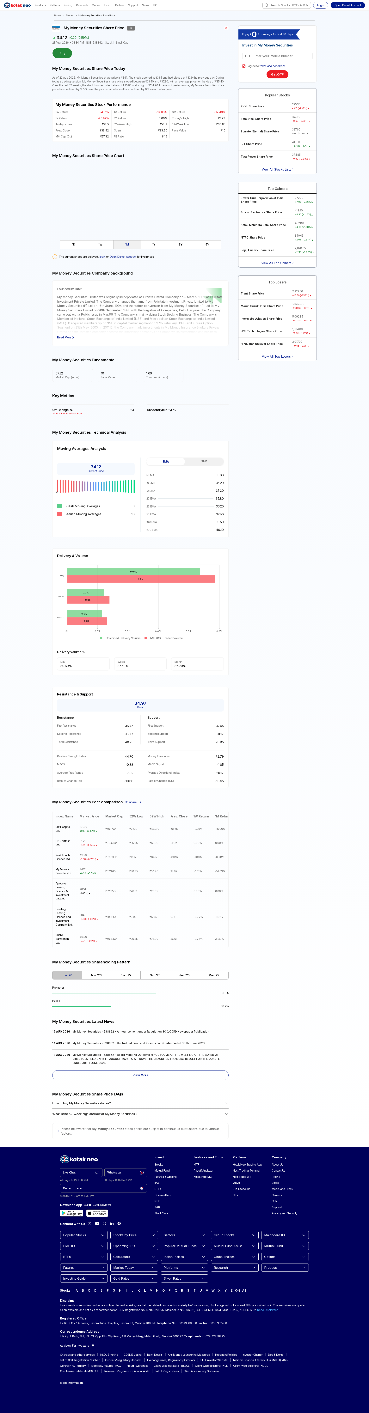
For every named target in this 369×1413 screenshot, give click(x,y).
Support (133, 5)
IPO (155, 5)
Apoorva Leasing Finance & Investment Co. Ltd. (62, 891)
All (244, 1290)
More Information (71, 1382)
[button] (347, 5)
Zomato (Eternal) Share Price (260, 131)
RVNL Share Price (253, 106)
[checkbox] (243, 66)
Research (82, 5)
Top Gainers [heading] (278, 189)
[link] (81, 1172)
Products (40, 5)
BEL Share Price (251, 144)
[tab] (73, 244)
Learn (107, 5)
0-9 (237, 1290)
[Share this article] (226, 28)
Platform (55, 5)
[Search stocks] (266, 5)
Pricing (68, 5)
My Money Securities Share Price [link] (96, 15)
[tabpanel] (185, 502)
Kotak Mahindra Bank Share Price (263, 225)
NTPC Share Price (253, 237)
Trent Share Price (253, 293)
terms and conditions (273, 66)
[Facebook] (119, 1223)
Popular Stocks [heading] (277, 95)
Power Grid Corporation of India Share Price (262, 199)
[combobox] (286, 5)
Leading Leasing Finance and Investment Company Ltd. (64, 916)
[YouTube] (97, 1223)
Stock (109, 42)
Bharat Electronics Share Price (261, 212)
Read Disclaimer (267, 1310)
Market (96, 5)
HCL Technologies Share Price (261, 331)
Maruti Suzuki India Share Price (262, 306)
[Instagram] (104, 1223)
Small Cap (122, 42)
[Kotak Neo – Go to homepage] (17, 5)
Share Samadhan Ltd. (62, 938)
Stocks (70, 15)
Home (57, 15)
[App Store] (97, 1213)
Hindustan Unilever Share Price (262, 343)
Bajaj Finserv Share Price (257, 250)
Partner (119, 5)
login (103, 256)
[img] (140, 197)
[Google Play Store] (71, 1213)
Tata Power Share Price (257, 156)
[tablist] (140, 244)
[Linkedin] (112, 1223)
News (145, 5)
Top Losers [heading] (277, 282)
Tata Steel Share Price (256, 118)
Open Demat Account (123, 256)
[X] (90, 1223)
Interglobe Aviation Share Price (261, 318)
